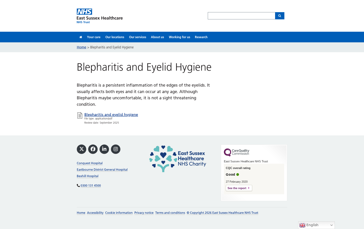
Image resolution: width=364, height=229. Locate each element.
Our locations (114, 37)
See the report (237, 188)
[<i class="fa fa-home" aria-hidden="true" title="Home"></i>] (81, 37)
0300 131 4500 (91, 185)
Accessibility (95, 213)
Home (81, 213)
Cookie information (119, 213)
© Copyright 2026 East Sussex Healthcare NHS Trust (222, 213)
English (311, 225)
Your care (93, 37)
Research (201, 37)
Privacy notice (144, 213)
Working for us (179, 37)
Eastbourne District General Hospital (102, 169)
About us (157, 37)
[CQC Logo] (236, 155)
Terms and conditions (170, 213)
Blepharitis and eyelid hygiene (111, 114)
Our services (137, 37)
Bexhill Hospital (87, 176)
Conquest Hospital (90, 163)
